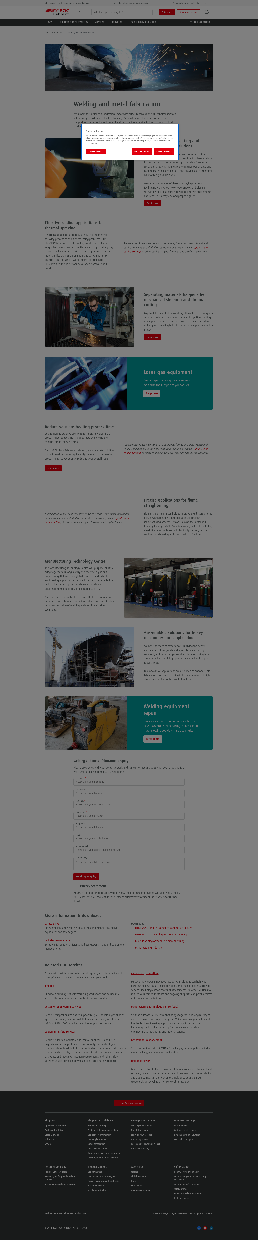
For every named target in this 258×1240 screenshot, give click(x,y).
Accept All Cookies (164, 151)
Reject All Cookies (141, 151)
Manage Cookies (96, 151)
